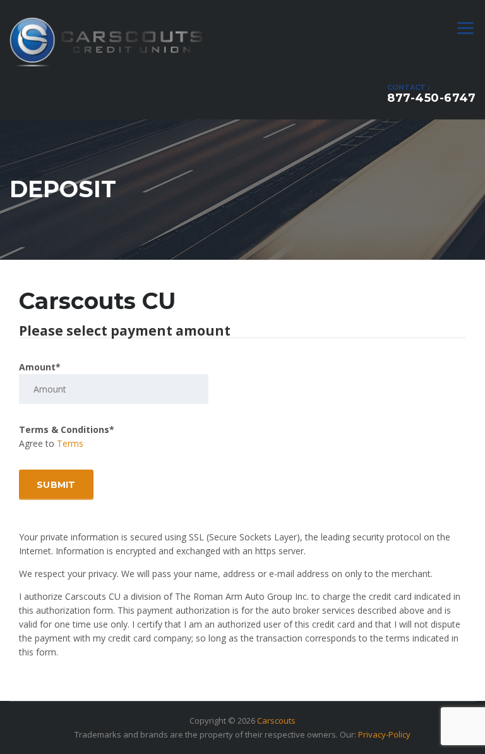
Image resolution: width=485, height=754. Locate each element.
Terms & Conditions (66, 429)
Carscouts (276, 720)
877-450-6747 (431, 98)
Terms (70, 443)
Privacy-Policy (384, 734)
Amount (40, 367)
